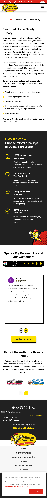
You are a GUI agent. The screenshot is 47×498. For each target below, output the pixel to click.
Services (23, 448)
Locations (23, 470)
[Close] (43, 474)
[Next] (26, 330)
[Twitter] (25, 407)
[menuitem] (23, 449)
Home (9, 20)
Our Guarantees (23, 453)
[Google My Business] (33, 407)
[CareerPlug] (13, 407)
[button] (42, 7)
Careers (23, 461)
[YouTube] (17, 407)
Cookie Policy (25, 486)
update (42, 2)
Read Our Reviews (23, 339)
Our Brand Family (23, 465)
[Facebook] (29, 407)
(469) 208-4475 (23, 428)
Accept (36, 492)
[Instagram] (21, 407)
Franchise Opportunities (23, 457)
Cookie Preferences (12, 486)
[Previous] (21, 330)
